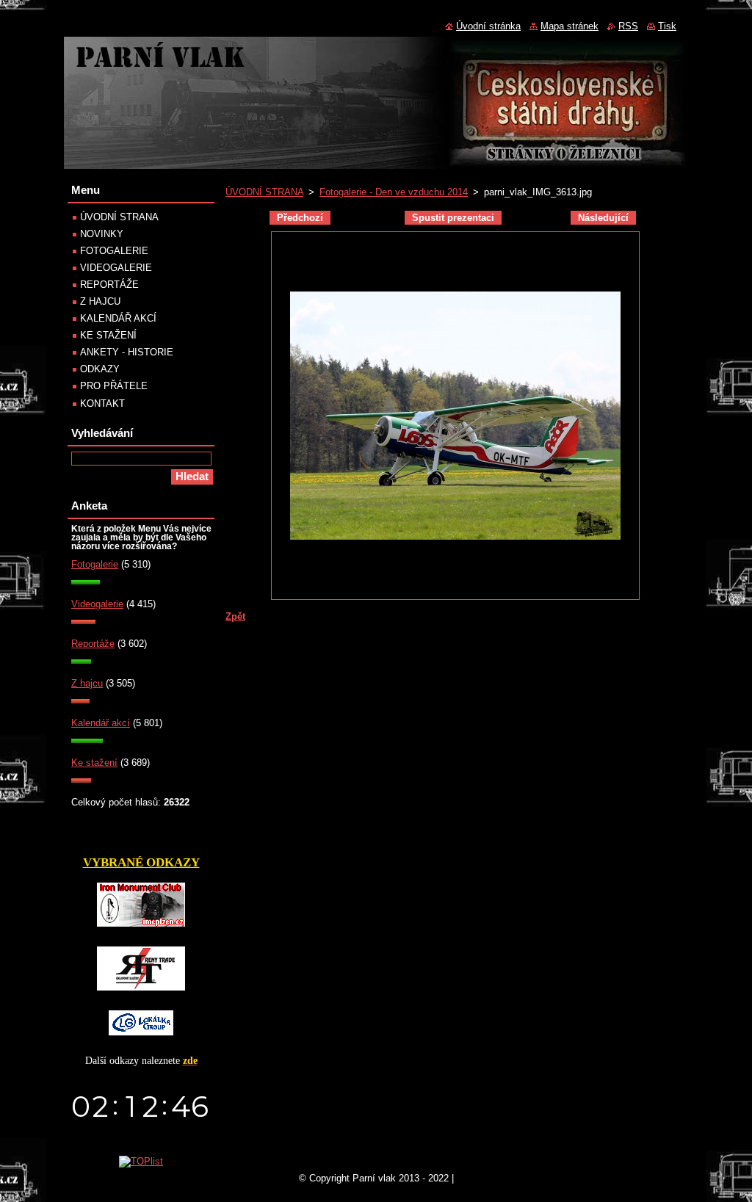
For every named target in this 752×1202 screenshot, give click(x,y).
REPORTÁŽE (109, 284)
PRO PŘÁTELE (114, 385)
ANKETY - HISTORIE (126, 352)
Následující (603, 217)
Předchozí (300, 217)
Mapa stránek (569, 26)
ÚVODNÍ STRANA (264, 192)
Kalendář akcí (100, 722)
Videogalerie (97, 603)
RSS (628, 26)
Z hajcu (87, 683)
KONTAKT (102, 403)
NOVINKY (101, 233)
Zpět (235, 616)
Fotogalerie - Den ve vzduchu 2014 (393, 192)
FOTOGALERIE (114, 250)
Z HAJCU (100, 301)
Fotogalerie (94, 564)
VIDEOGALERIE (116, 267)
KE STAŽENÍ (108, 335)
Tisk (667, 26)
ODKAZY (100, 368)
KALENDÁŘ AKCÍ (118, 318)
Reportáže (93, 643)
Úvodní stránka (488, 26)
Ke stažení (94, 762)
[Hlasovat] (85, 581)
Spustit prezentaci (453, 217)
